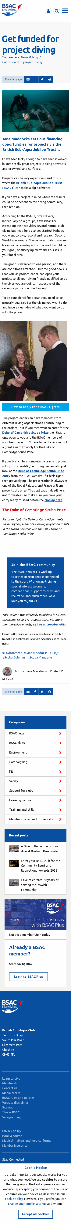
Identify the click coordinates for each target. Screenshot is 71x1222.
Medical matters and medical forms (26, 1140)
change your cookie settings (27, 1203)
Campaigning (18, 762)
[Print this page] (49, 79)
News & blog (29, 57)
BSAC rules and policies (18, 1097)
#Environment (12, 653)
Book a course (12, 1136)
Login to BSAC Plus (28, 976)
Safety (13, 781)
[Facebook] (35, 79)
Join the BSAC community (33, 565)
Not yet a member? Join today (29, 934)
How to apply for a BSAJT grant (35, 407)
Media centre (11, 1093)
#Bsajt (54, 653)
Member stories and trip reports (31, 819)
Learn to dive (11, 1078)
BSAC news (17, 733)
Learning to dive (20, 800)
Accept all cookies (36, 1214)
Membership (10, 1083)
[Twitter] (42, 79)
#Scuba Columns (14, 657)
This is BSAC (11, 1112)
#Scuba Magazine (39, 657)
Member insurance (14, 1145)
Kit (11, 771)
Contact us (9, 1088)
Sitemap (7, 1107)
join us (32, 601)
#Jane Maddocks (36, 653)
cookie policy (14, 1198)
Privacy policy (11, 1131)
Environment (18, 752)
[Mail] (28, 79)
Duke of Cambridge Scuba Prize (25, 432)
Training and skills (21, 809)
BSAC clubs (17, 742)
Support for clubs (21, 790)
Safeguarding (11, 1117)
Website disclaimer (15, 1102)
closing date (53, 500)
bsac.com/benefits (52, 624)
